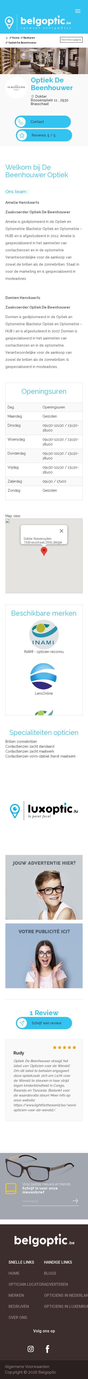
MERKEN (16, 1295)
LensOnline (44, 693)
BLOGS (50, 1273)
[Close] (61, 531)
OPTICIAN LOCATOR (26, 1284)
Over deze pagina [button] (71, 40)
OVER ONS (18, 1317)
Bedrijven (29, 38)
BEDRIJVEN (19, 1306)
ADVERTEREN (56, 1284)
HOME (14, 1273)
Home (16, 38)
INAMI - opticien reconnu (44, 652)
